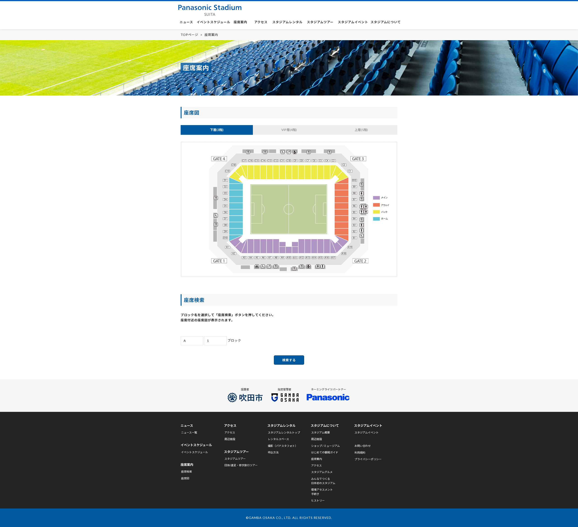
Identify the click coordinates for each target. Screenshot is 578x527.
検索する (289, 360)
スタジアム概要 (320, 432)
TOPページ (189, 35)
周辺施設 (229, 439)
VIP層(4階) (289, 130)
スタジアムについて (386, 22)
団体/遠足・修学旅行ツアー (241, 465)
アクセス (261, 22)
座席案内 (240, 22)
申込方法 (273, 452)
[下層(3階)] (289, 276)
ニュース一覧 (189, 432)
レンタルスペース (278, 439)
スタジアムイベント (353, 22)
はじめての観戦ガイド (324, 452)
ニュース (186, 22)
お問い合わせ (362, 446)
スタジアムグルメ (322, 472)
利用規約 (359, 452)
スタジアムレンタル (287, 22)
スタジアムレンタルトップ (284, 432)
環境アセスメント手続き (322, 492)
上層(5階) (361, 130)
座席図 (185, 478)
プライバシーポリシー (368, 459)
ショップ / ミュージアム (325, 446)
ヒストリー (318, 500)
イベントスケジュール (213, 22)
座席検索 (186, 471)
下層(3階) (217, 130)
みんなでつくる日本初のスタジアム (323, 481)
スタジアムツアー (320, 22)
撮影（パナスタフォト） (283, 446)
